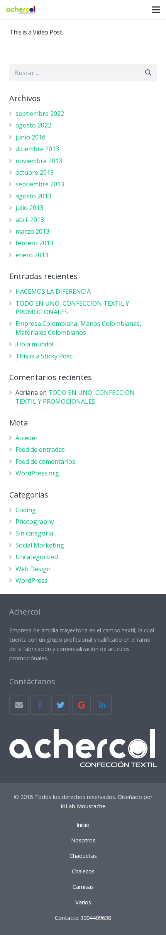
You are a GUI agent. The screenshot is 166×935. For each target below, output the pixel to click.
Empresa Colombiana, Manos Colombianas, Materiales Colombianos (78, 327)
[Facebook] (39, 705)
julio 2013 (29, 207)
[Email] (19, 705)
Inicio (83, 824)
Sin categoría (34, 533)
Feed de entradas (40, 449)
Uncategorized (36, 557)
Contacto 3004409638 (83, 917)
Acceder (26, 438)
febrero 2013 (34, 243)
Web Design (33, 569)
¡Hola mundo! (34, 344)
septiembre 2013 (39, 184)
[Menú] (156, 9)
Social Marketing (39, 545)
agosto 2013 (33, 196)
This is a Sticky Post (43, 356)
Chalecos (83, 871)
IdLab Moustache (83, 806)
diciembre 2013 (37, 149)
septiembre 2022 (39, 113)
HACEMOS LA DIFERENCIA (53, 291)
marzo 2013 (32, 231)
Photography (34, 521)
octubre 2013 (34, 172)
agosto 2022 (33, 125)
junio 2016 (30, 137)
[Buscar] (148, 72)
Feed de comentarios (45, 461)
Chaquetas (83, 855)
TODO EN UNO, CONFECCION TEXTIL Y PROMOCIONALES (75, 396)
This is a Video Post (35, 32)
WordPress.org (37, 473)
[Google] (81, 705)
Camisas (83, 886)
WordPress (31, 580)
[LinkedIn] (102, 705)
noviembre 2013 (38, 161)
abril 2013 (29, 219)
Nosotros (83, 840)
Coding (25, 510)
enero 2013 (31, 255)
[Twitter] (60, 705)
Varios (83, 902)
